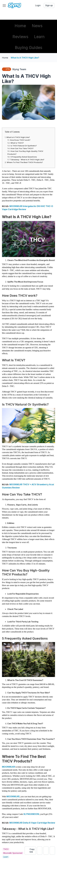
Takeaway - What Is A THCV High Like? (27, 160)
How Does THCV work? (20, 140)
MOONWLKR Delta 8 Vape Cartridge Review (32, 822)
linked (52, 850)
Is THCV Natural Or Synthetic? (23, 146)
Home (20, 25)
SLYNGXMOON (31, 814)
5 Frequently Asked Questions (23, 157)
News (37, 25)
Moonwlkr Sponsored (12, 853)
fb (46, 850)
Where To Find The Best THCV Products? (25, 162)
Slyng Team (19, 69)
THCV (6, 849)
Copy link (32, 850)
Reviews (20, 36)
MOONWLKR (8, 766)
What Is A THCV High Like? (25, 57)
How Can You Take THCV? (22, 148)
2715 (8, 69)
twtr (39, 850)
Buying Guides (28, 47)
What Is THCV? (17, 143)
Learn (39, 36)
